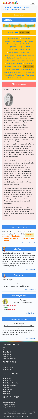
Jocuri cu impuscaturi (9, 358)
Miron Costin (18, 72)
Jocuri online (11, 344)
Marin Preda (8, 66)
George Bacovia (25, 49)
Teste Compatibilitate (9, 385)
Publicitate (15, 412)
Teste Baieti (6, 393)
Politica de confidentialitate (9, 413)
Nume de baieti (8, 367)
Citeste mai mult (29, 289)
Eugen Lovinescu (24, 46)
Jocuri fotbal (7, 354)
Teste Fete (6, 391)
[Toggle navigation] (32, 3)
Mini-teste (6, 387)
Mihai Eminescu (29, 66)
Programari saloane (9, 405)
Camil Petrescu (28, 41)
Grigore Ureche (9, 55)
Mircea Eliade (8, 72)
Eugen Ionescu (13, 46)
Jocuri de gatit (7, 356)
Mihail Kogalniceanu (13, 69)
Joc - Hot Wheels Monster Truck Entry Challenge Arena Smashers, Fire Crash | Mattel (18, 238)
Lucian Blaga (28, 63)
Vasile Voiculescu (25, 78)
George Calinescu (13, 52)
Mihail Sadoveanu (26, 69)
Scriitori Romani (24, 32)
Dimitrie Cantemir (25, 44)
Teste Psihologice (8, 381)
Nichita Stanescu (29, 72)
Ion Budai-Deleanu (10, 61)
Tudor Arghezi (30, 75)
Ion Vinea (9, 63)
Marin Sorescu (18, 66)
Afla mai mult (30, 269)
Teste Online (10, 373)
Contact (21, 412)
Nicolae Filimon (9, 75)
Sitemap (30, 413)
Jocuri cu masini (8, 350)
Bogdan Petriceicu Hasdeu (13, 41)
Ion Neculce (30, 61)
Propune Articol (19, 15)
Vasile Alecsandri (13, 78)
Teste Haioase (7, 389)
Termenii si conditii (29, 412)
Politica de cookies (22, 413)
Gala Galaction (13, 49)
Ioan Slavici (20, 58)
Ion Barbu (28, 58)
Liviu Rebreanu (18, 63)
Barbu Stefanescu (26, 38)
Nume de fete (7, 369)
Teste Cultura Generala (10, 383)
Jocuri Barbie (7, 352)
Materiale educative (9, 402)
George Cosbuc (26, 52)
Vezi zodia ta (30, 313)
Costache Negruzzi (13, 44)
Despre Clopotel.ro (7, 412)
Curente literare (13, 32)
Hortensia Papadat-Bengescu (24, 55)
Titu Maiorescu (19, 75)
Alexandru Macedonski (13, 38)
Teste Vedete (7, 379)
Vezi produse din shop (27, 243)
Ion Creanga (21, 61)
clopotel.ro (10, 2)
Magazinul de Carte (9, 407)
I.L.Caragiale (11, 58)
